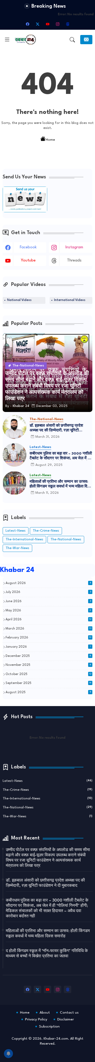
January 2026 (48, 646)
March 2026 (48, 628)
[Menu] (7, 39)
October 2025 (49, 674)
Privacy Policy (36, 1019)
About (45, 1012)
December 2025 (48, 656)
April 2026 (49, 619)
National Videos (19, 300)
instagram (74, 247)
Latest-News (16, 530)
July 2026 (48, 592)
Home (50, 139)
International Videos (69, 300)
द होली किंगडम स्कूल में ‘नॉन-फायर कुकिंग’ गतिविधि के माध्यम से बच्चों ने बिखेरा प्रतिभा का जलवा (47, 953)
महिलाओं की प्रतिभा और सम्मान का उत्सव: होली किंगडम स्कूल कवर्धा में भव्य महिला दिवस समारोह (61, 484)
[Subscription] (86, 39)
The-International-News (24, 539)
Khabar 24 (17, 570)
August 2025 (48, 692)
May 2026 (48, 610)
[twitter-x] (37, 24)
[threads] (67, 24)
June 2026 (48, 601)
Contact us (69, 1012)
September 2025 (48, 683)
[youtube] (47, 24)
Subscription (49, 1026)
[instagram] (57, 24)
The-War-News (17, 548)
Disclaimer (65, 1019)
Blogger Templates (56, 1054)
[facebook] (27, 24)
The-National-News (65, 539)
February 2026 (48, 637)
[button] (72, 39)
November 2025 (48, 665)
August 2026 (48, 583)
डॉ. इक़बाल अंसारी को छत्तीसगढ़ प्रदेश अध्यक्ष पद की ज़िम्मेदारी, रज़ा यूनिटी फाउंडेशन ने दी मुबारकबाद (56, 428)
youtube (28, 261)
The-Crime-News (46, 530)
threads (74, 261)
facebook (28, 247)
